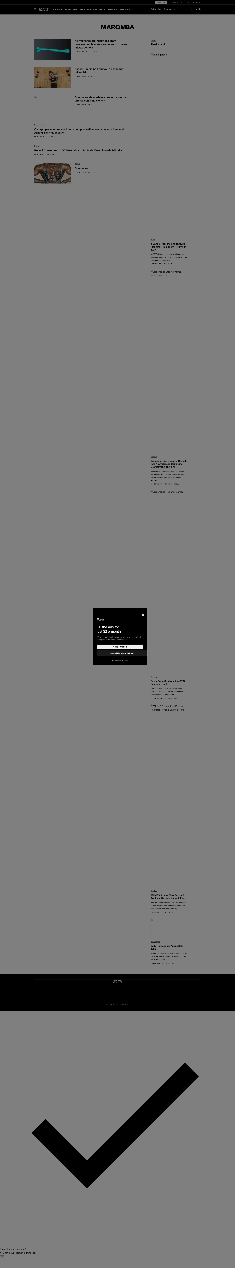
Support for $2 (120, 647)
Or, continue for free (120, 661)
